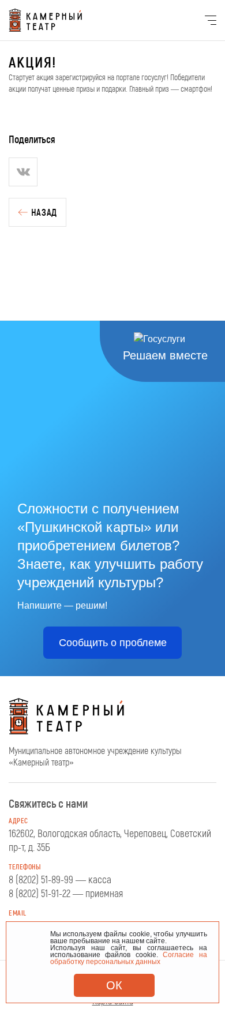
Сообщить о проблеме (113, 642)
